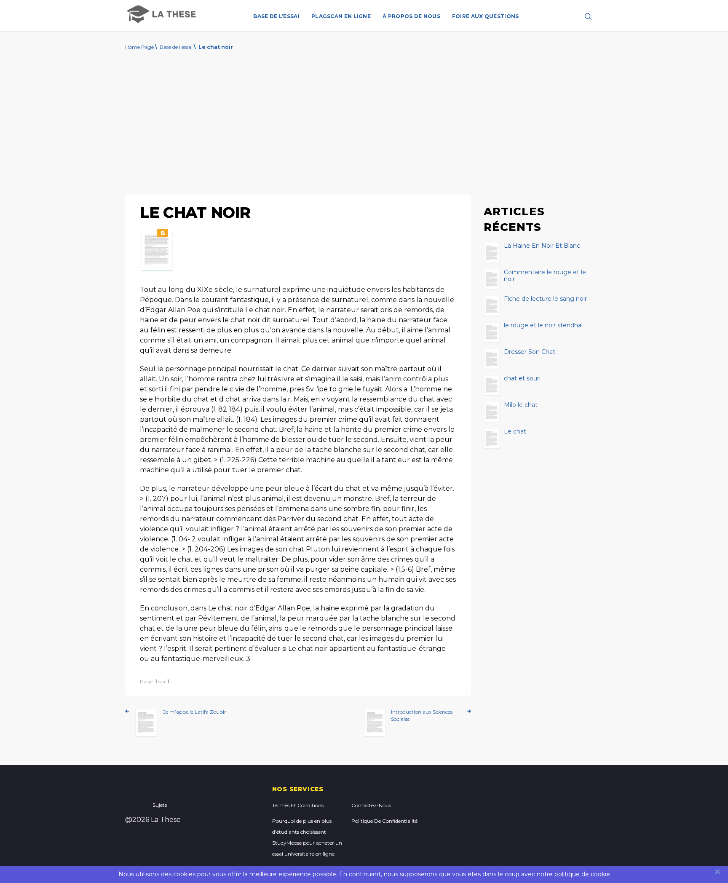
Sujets (160, 805)
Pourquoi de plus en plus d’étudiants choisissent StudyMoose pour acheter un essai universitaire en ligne (307, 837)
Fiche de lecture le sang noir (545, 299)
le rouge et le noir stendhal (543, 325)
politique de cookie (582, 874)
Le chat (515, 431)
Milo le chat (521, 405)
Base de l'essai (176, 47)
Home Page (139, 47)
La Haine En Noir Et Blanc (542, 246)
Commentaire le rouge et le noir (545, 276)
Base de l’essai (276, 16)
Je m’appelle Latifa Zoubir (194, 712)
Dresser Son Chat (529, 352)
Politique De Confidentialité (384, 821)
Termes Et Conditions (298, 805)
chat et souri (522, 378)
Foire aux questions (485, 16)
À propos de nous (411, 16)
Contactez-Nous (371, 805)
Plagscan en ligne (341, 16)
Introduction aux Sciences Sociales (421, 715)
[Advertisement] (364, 125)
